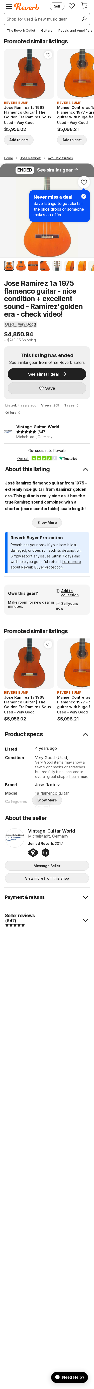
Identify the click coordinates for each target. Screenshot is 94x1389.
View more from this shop (47, 878)
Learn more (78, 776)
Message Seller (47, 866)
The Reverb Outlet (21, 30)
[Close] (84, 196)
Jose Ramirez (47, 784)
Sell (57, 6)
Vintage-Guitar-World (37, 426)
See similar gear (55, 170)
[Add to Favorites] (48, 55)
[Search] (84, 19)
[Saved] (71, 5)
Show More (47, 522)
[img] (26, 432)
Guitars (46, 30)
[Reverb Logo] (26, 6)
